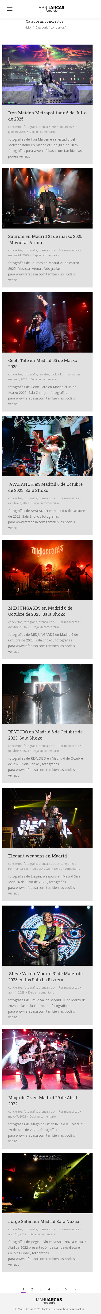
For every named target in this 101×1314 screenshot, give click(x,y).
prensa (43, 127)
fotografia (30, 127)
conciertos (15, 127)
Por (61, 127)
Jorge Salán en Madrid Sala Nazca (43, 1221)
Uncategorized (66, 864)
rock (52, 250)
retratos (44, 374)
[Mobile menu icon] (10, 9)
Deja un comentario (42, 132)
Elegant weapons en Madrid (37, 856)
